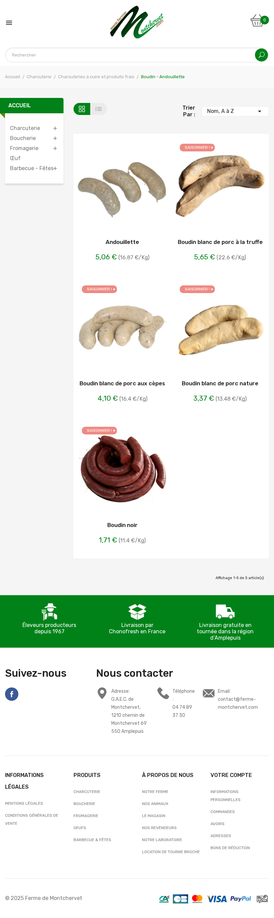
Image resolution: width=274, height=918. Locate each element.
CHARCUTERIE (87, 791)
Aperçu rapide (140, 187)
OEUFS (80, 827)
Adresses (221, 835)
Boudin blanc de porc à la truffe (220, 242)
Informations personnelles (226, 795)
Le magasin (153, 815)
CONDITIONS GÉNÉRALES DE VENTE (31, 819)
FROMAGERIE (86, 815)
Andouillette (122, 242)
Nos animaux (155, 803)
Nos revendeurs (159, 827)
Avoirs (218, 823)
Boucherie (23, 138)
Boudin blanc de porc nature (220, 383)
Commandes (223, 811)
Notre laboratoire (162, 839)
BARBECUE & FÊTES (92, 839)
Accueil (19, 105)
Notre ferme (155, 791)
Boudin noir (122, 525)
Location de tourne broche (171, 851)
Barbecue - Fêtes (31, 168)
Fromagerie (24, 148)
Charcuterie (25, 128)
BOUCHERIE (84, 803)
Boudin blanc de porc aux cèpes (122, 383)
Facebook (11, 694)
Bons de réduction (230, 847)
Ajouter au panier (105, 187)
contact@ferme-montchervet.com (238, 699)
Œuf (15, 158)
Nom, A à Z (235, 111)
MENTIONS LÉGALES (24, 803)
